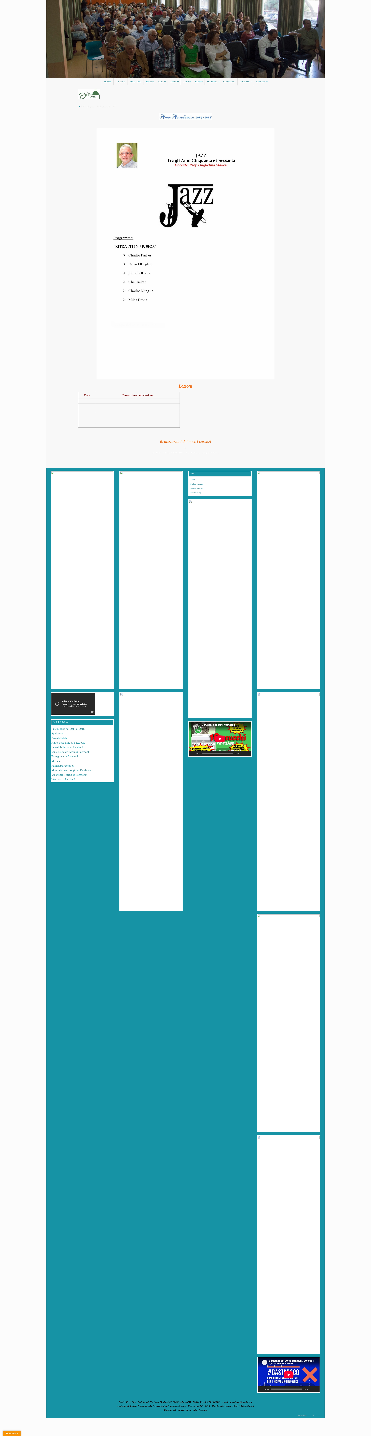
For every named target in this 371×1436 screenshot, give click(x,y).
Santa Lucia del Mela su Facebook (70, 751)
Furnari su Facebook (62, 765)
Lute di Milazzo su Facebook (67, 747)
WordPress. (318, 1415)
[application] (220, 739)
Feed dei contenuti (196, 484)
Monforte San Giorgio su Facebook (71, 770)
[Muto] (242, 753)
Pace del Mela (59, 738)
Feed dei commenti (196, 488)
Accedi (192, 480)
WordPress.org (195, 493)
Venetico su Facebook (63, 779)
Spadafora (57, 733)
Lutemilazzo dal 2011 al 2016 (68, 728)
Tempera (309, 1415)
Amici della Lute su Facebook (68, 742)
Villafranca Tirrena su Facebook (69, 774)
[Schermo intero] (247, 753)
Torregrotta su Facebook (65, 756)
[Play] (192, 753)
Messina (56, 761)
